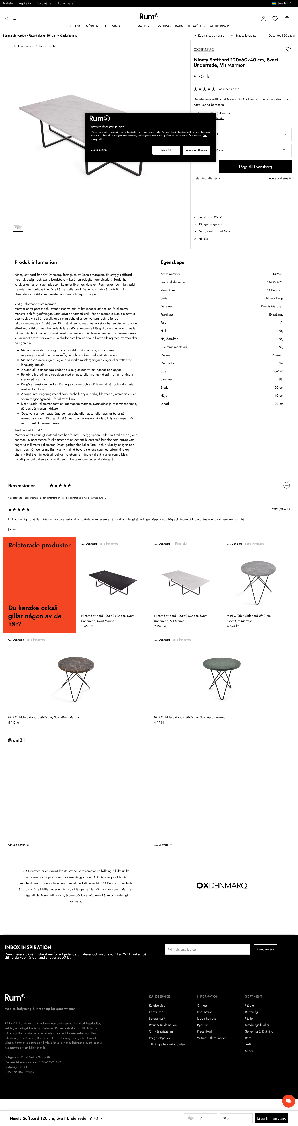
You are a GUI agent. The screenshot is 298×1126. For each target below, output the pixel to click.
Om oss (202, 1005)
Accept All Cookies (196, 150)
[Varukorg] (287, 19)
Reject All (166, 150)
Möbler (250, 1005)
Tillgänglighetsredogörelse (167, 1044)
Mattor (249, 1018)
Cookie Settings (99, 149)
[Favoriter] (275, 19)
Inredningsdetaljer (257, 1025)
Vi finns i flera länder (211, 1038)
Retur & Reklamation (163, 1025)
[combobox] (282, 3)
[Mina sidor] (263, 19)
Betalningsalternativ (207, 179)
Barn (248, 1038)
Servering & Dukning (259, 1031)
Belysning (251, 1012)
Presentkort (204, 1031)
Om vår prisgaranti (161, 1031)
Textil (248, 1044)
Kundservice (157, 1005)
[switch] (149, 485)
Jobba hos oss (206, 1018)
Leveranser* (157, 1018)
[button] (283, 3)
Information (204, 1012)
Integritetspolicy (159, 1038)
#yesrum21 (204, 1025)
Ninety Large (274, 298)
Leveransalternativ (280, 179)
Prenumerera (265, 949)
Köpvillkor (156, 1012)
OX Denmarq (274, 290)
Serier (249, 1051)
